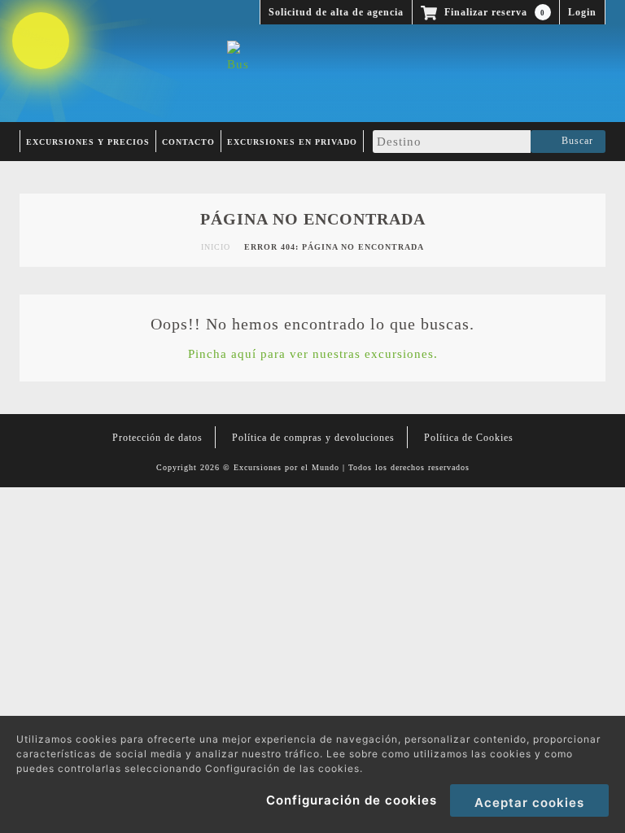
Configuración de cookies (351, 800)
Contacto (188, 141)
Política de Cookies (469, 437)
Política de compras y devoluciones (313, 437)
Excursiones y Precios (88, 141)
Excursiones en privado (292, 141)
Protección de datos (157, 437)
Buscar (574, 140)
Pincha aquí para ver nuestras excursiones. (313, 353)
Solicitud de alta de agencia (336, 12)
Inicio (215, 246)
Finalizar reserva (493, 12)
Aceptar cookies (529, 802)
